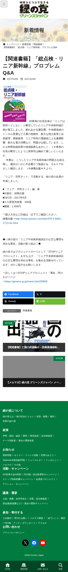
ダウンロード (28, 523)
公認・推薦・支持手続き (15, 498)
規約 (52, 416)
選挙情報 (7, 455)
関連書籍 (27, 310)
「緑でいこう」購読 (55, 518)
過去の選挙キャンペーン (36, 503)
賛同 (25, 436)
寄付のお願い (20, 518)
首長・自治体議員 (38, 498)
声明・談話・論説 (11, 436)
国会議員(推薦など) (12, 503)
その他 (17, 465)
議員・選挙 (10, 492)
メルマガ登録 (36, 518)
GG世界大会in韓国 (12, 474)
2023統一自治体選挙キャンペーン (40, 474)
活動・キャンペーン (16, 468)
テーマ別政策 (9, 440)
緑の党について (13, 410)
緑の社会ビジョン (25, 416)
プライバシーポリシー (13, 532)
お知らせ (8, 449)
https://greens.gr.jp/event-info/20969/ (26, 281)
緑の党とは (8, 416)
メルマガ (7, 465)
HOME (7, 569)
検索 (60, 569)
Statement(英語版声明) (14, 460)
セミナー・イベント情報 (26, 455)
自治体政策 (46, 436)
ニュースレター (35, 460)
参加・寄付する (13, 512)
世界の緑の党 (9, 421)
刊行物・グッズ (12, 523)
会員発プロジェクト (45, 479)
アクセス (42, 523)
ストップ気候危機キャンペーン (18, 479)
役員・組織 (41, 416)
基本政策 (34, 436)
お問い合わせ (11, 526)
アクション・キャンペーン (16, 484)
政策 (6, 429)
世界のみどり (47, 455)
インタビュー (52, 460)
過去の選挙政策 (26, 440)
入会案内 (7, 518)
